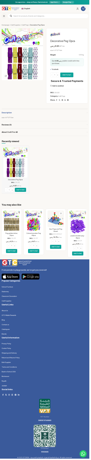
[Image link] (17, 263)
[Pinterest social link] (62, 100)
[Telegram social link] (67, 100)
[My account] (77, 8)
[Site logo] (10, 8)
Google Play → (68, 2)
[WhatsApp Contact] (83, 453)
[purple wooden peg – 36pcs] (77, 222)
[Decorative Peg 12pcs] (15, 162)
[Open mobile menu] (4, 16)
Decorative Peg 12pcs (15, 179)
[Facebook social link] (56, 100)
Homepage (5, 25)
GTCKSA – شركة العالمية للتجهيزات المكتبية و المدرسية (41, 457)
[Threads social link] (12, 395)
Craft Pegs (25, 25)
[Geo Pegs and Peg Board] (55, 219)
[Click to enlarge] (5, 76)
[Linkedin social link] (65, 100)
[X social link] (59, 100)
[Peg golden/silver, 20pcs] (11, 221)
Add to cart (66, 75)
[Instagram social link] (9, 395)
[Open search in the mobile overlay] (48, 16)
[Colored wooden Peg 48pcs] (33, 221)
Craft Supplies (15, 25)
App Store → (54, 2)
